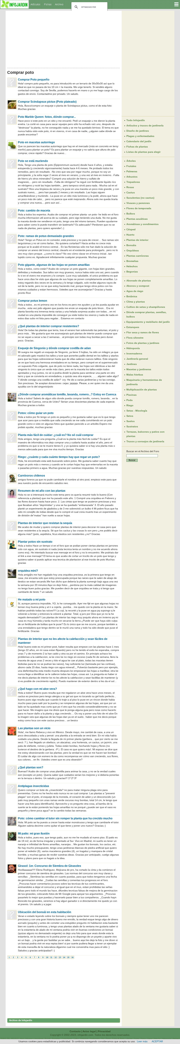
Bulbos (130, 213)
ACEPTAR (157, 1041)
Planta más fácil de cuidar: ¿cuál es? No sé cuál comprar (55, 434)
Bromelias (132, 261)
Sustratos (132, 426)
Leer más (142, 1041)
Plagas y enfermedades (140, 136)
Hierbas (176, 1038)
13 (60, 957)
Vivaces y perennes (138, 203)
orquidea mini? (28, 570)
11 (51, 957)
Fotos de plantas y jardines (142, 343)
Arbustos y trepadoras (34, 1038)
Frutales (131, 166)
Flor (102, 1038)
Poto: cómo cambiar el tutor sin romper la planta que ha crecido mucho (65, 818)
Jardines (131, 364)
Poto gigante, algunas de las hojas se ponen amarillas (54, 264)
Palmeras (131, 171)
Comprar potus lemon (32, 300)
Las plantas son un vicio (34, 728)
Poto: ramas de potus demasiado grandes (46, 236)
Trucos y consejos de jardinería (145, 441)
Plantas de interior (137, 240)
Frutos (143, 1038)
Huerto (130, 234)
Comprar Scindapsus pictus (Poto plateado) (47, 101)
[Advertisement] (63, 38)
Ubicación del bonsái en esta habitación (44, 912)
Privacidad (104, 1031)
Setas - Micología (136, 410)
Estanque (84, 1038)
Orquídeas (132, 250)
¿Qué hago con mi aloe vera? (37, 688)
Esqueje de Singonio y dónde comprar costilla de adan (54, 348)
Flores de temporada (138, 208)
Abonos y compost (137, 285)
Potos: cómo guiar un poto (36, 413)
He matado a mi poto (31, 599)
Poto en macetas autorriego (36, 142)
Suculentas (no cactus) (140, 197)
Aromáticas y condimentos (142, 224)
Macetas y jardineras (138, 369)
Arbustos (131, 176)
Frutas (136, 1038)
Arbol (22, 1038)
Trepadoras (133, 182)
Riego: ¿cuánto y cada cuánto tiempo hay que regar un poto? (59, 456)
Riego (129, 405)
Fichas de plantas (137, 146)
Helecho (157, 1038)
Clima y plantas (135, 301)
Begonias (132, 271)
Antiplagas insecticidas (33, 786)
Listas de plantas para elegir (143, 151)
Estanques (132, 327)
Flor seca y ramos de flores (142, 332)
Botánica (131, 296)
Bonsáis (131, 245)
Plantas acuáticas (137, 218)
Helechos (132, 266)
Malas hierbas (134, 374)
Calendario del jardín (138, 141)
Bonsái (47, 1038)
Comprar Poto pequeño (33, 79)
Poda (129, 400)
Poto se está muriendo (33, 160)
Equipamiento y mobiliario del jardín (148, 321)
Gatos (149, 1038)
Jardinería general (137, 358)
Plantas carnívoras (137, 255)
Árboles (131, 160)
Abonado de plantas (138, 280)
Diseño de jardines (137, 130)
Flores (108, 1038)
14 (64, 957)
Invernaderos (134, 353)
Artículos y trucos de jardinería (144, 125)
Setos (129, 416)
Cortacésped (67, 1038)
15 (68, 957)
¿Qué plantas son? (30, 767)
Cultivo (76, 1038)
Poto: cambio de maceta (34, 210)
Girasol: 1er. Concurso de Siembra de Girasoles (49, 865)
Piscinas (131, 394)
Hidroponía (133, 348)
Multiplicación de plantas (141, 389)
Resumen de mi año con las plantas (41, 490)
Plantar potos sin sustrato (35, 541)
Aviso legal (89, 1031)
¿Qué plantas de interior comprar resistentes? (48, 326)
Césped (131, 229)
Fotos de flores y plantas (122, 1038)
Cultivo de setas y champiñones (145, 307)
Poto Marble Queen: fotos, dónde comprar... (47, 116)
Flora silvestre (134, 337)
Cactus (130, 192)
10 (47, 957)
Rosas (130, 187)
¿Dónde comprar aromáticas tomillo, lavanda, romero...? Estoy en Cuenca (67, 394)
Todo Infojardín (135, 120)
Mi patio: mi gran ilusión (34, 833)
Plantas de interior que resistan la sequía (45, 523)
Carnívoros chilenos (31, 475)
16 (72, 957)
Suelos (130, 421)
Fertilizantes (95, 1038)
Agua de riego (134, 291)
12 (55, 957)
